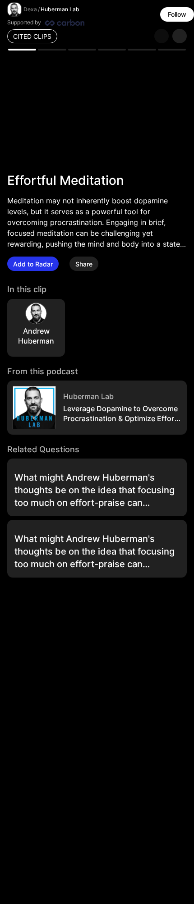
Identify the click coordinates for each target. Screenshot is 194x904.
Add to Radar (33, 264)
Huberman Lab (60, 9)
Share (83, 264)
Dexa (30, 9)
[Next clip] (179, 36)
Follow (177, 14)
